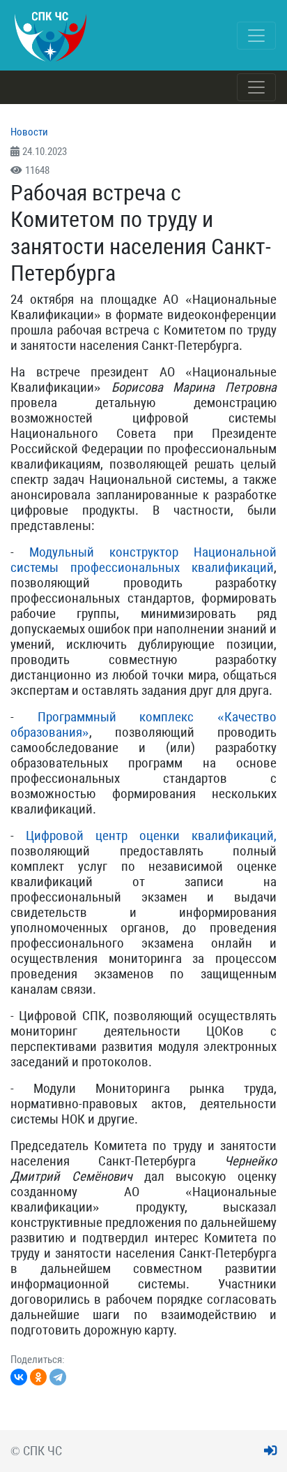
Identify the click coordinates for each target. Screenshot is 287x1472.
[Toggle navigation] (256, 36)
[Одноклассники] (38, 1377)
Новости (29, 132)
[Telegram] (57, 1377)
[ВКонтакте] (18, 1377)
